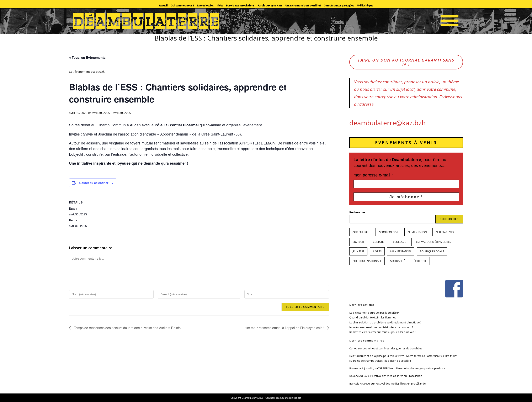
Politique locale (432, 251)
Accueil (163, 5)
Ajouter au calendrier (93, 183)
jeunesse (358, 251)
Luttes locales (205, 5)
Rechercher (357, 212)
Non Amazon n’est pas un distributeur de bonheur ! (381, 327)
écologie (420, 261)
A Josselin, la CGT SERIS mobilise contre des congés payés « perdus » (403, 368)
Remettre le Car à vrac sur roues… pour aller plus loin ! (382, 332)
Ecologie (399, 242)
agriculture (361, 232)
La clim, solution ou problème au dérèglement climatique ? (385, 322)
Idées (220, 5)
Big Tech (358, 242)
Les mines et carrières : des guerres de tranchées (392, 348)
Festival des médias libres (433, 242)
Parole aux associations (240, 5)
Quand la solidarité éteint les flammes (372, 317)
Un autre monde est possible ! (303, 5)
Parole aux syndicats (269, 5)
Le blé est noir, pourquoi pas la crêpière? (374, 312)
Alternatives (445, 232)
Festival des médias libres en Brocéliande (397, 376)
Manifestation (400, 251)
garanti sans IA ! (406, 62)
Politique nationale (367, 261)
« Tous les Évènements (87, 57)
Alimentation (417, 232)
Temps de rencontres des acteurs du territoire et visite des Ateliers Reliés (127, 327)
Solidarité (397, 261)
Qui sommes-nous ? (182, 5)
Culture (378, 242)
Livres (377, 251)
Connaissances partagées (339, 5)
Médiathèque (365, 5)
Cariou (353, 348)
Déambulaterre (147, 21)
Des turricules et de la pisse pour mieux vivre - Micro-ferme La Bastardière (394, 356)
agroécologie (389, 232)
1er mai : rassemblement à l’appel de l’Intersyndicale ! (285, 327)
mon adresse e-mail (373, 175)
